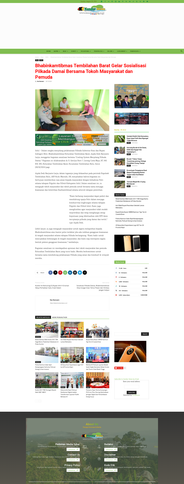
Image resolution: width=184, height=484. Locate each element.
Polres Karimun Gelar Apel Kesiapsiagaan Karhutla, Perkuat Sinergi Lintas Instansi (45, 367)
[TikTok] (133, 1)
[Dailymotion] (101, 1)
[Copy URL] (85, 272)
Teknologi (98, 51)
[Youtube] (147, 1)
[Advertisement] (92, 33)
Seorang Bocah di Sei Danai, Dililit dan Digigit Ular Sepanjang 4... (137, 150)
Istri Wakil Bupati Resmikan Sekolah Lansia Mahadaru (130, 207)
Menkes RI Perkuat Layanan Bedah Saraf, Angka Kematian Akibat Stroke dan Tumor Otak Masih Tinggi (97, 367)
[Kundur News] (92, 10)
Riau (64, 51)
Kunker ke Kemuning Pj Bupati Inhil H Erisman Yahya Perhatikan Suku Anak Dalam (52, 286)
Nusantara (85, 51)
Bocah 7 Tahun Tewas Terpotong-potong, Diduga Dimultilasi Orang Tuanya (136, 161)
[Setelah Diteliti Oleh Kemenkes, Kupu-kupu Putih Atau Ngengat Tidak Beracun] (119, 139)
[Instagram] (115, 1)
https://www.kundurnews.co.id (58, 303)
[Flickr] (108, 1)
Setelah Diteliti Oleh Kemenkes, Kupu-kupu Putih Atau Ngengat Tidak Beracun (138, 138)
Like (146, 268)
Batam (88, 362)
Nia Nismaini (40, 81)
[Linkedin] (119, 1)
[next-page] (40, 401)
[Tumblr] (136, 1)
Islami (109, 51)
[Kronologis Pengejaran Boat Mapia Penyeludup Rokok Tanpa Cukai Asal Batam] (119, 173)
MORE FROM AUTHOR (59, 317)
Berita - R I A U (120, 130)
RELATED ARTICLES (43, 317)
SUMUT (73, 51)
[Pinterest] (122, 1)
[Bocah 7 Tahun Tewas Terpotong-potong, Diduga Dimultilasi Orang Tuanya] (119, 161)
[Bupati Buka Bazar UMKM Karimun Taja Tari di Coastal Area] (97, 330)
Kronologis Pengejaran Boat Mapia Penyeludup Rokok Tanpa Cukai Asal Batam (137, 172)
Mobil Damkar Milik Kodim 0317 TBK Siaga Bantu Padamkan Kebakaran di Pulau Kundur (46, 342)
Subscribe (144, 295)
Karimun (38, 337)
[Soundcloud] (129, 1)
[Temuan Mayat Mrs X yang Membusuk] (119, 184)
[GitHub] (112, 1)
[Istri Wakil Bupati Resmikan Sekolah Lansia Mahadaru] (72, 330)
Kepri (56, 51)
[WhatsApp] (65, 272)
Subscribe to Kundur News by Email (126, 379)
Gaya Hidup (121, 51)
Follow (144, 272)
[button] (181, 51)
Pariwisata (134, 51)
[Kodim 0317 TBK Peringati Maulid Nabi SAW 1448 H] (46, 380)
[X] (140, 1)
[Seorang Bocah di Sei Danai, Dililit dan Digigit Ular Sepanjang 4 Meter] (119, 150)
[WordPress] (143, 1)
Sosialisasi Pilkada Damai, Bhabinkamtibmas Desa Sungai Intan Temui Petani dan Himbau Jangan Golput (93, 287)
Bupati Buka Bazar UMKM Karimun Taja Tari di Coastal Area (131, 213)
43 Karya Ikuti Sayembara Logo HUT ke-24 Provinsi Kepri (130, 226)
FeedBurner (136, 395)
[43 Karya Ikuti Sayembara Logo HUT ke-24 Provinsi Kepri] (72, 355)
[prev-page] (36, 401)
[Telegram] (80, 272)
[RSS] (126, 1)
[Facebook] (105, 1)
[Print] (75, 272)
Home (48, 51)
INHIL (47, 57)
